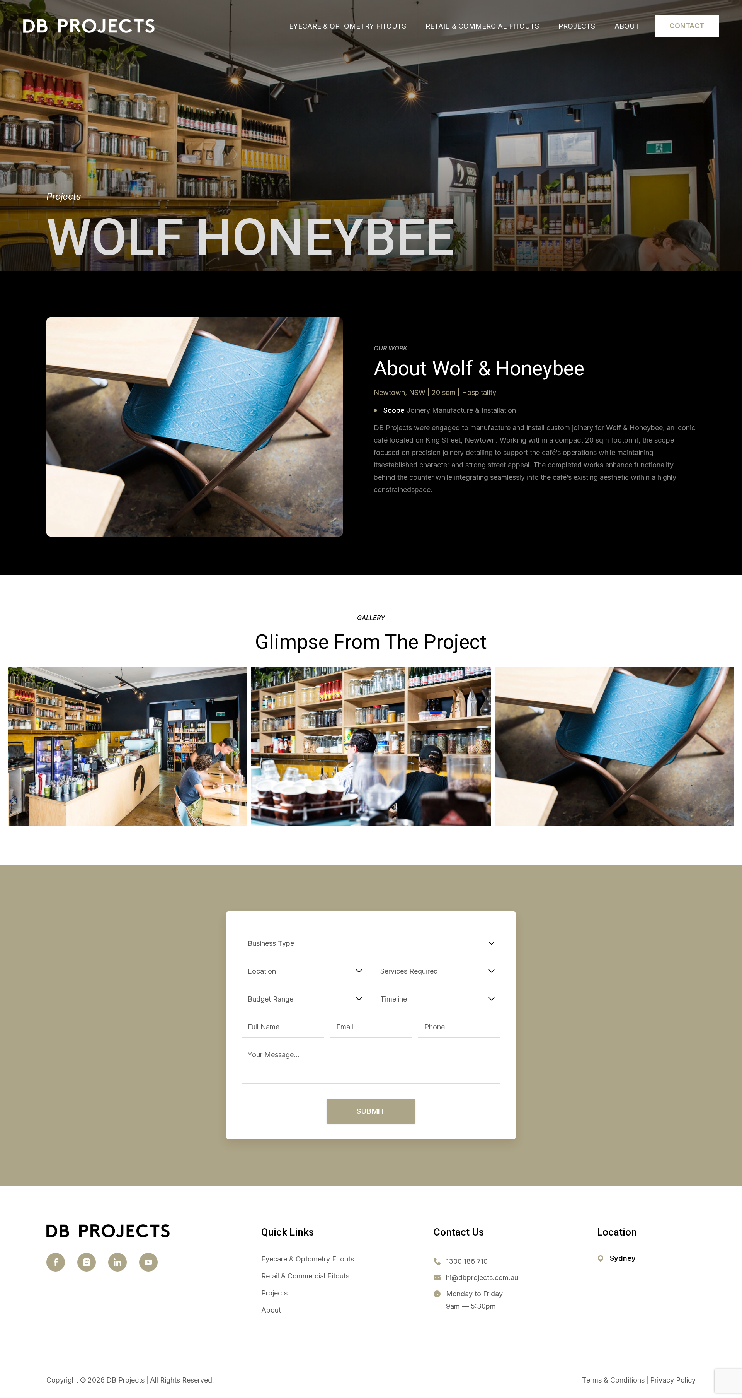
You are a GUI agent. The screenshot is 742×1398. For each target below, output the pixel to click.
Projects (576, 26)
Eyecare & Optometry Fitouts (348, 26)
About (627, 26)
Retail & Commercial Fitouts (482, 26)
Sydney (623, 1258)
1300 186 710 (467, 1261)
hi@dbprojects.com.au (482, 1277)
